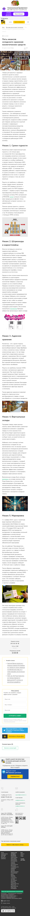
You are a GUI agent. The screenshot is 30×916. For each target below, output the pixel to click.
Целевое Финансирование (14, 871)
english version (6, 900)
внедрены (5, 479)
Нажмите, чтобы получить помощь (15, 844)
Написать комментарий (10, 748)
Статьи (22, 856)
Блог (22, 852)
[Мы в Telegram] (16, 818)
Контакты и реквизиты (3, 858)
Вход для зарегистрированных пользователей (12, 891)
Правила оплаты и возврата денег (8, 895)
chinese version (6, 903)
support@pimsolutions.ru (20, 795)
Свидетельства (4, 853)
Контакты (5, 18)
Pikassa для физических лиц (14, 885)
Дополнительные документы (7, 894)
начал (12, 197)
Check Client (13, 887)
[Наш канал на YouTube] (16, 821)
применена (13, 309)
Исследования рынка (14, 873)
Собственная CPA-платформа (15, 867)
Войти (10, 22)
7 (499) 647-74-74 (6, 795)
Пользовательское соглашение (15, 893)
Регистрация (4, 893)
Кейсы (22, 855)
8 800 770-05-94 (6, 797)
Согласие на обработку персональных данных (11, 898)
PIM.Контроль (14, 859)
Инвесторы (3, 855)
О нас (2, 852)
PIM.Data (13, 869)
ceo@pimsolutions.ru (20, 806)
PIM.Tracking (13, 858)
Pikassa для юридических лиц (15, 883)
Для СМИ (3, 856)
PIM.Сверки (13, 865)
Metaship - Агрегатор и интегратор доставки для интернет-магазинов (14, 878)
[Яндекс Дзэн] (24, 818)
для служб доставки (9, 910)
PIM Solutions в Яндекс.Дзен (16, 736)
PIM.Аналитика (14, 861)
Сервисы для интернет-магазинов (14, 854)
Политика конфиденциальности (8, 897)
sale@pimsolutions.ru (20, 800)
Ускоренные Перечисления (14, 857)
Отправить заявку (15, 716)
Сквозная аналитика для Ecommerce (14, 863)
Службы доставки (23, 859)
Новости (22, 853)
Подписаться (15, 776)
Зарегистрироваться (19, 22)
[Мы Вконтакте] (20, 818)
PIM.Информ (14, 888)
